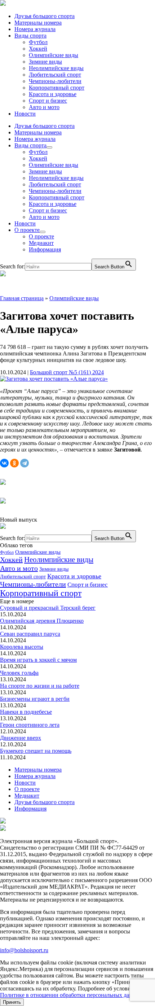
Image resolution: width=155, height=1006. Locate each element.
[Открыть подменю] (49, 147)
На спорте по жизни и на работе (39, 686)
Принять (12, 1002)
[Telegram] (24, 463)
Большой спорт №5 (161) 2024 (67, 372)
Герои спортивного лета (29, 725)
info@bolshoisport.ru (24, 950)
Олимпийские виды (53, 55)
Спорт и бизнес (48, 101)
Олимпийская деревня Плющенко (42, 621)
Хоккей (38, 49)
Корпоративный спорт (56, 88)
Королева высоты (21, 647)
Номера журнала (35, 29)
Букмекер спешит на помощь (35, 751)
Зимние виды (45, 62)
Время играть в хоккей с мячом (38, 660)
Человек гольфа (19, 673)
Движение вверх (20, 738)
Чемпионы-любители (55, 81)
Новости (25, 114)
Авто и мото (44, 107)
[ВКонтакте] (4, 463)
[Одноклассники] (14, 463)
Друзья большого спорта (44, 16)
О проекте (27, 230)
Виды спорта (30, 36)
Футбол (38, 42)
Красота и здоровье (52, 94)
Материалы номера (38, 23)
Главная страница (22, 298)
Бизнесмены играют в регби (35, 699)
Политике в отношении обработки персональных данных (71, 995)
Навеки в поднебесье (26, 712)
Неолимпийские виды (56, 68)
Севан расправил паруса (30, 634)
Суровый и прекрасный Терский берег (48, 608)
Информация (45, 249)
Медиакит (41, 243)
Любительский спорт (55, 75)
